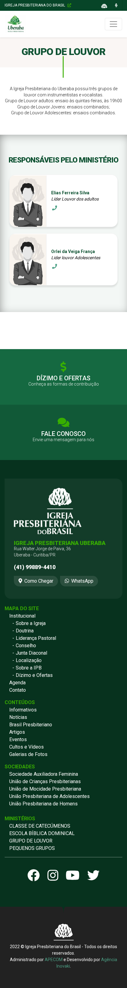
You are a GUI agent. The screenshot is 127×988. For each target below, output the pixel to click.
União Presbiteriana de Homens (43, 804)
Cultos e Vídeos (26, 747)
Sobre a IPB (29, 668)
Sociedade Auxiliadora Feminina (43, 774)
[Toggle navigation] (113, 24)
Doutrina (25, 631)
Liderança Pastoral (36, 638)
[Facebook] (33, 876)
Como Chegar (38, 581)
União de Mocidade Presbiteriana (45, 789)
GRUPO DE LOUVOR (30, 841)
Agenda (17, 683)
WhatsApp (82, 581)
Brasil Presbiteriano (30, 725)
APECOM (54, 959)
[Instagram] (52, 876)
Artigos (17, 732)
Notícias (18, 717)
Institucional (22, 616)
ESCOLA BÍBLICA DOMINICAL (42, 833)
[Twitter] (93, 876)
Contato (17, 690)
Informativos (23, 710)
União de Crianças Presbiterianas (45, 781)
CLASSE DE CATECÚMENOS (39, 826)
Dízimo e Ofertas (34, 675)
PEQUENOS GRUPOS (32, 848)
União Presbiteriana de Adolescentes (49, 796)
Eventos (18, 739)
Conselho (26, 645)
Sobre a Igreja (31, 623)
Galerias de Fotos (28, 754)
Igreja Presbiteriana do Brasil (35, 5)
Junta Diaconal (31, 653)
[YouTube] (73, 876)
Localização (29, 660)
